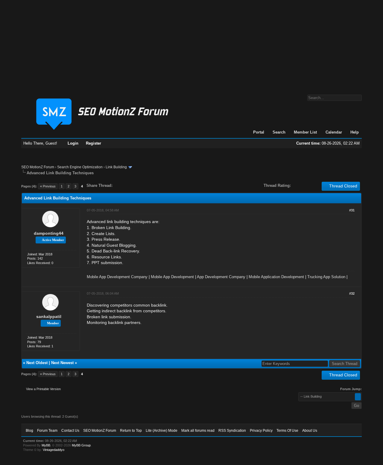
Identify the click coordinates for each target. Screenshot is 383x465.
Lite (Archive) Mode (161, 430)
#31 (352, 210)
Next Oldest (37, 363)
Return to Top (131, 430)
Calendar (334, 132)
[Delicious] (130, 185)
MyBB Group (81, 445)
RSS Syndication (232, 430)
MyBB (46, 445)
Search (279, 132)
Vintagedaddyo (53, 450)
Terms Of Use (287, 430)
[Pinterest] (141, 185)
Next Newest (62, 363)
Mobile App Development (172, 277)
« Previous (48, 186)
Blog (29, 430)
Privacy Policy (261, 430)
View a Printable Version (43, 389)
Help (354, 132)
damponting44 (48, 233)
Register (93, 143)
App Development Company (221, 277)
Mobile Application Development (276, 277)
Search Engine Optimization (80, 167)
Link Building (116, 167)
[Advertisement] (191, 44)
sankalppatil (48, 316)
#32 (352, 293)
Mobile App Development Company (117, 277)
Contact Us (70, 430)
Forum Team (47, 430)
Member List (305, 132)
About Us (309, 430)
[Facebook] (118, 185)
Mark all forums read (198, 430)
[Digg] (126, 185)
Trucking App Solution (326, 277)
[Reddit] (134, 185)
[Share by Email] (145, 185)
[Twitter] (122, 185)
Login (73, 143)
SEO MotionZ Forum (37, 167)
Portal (258, 132)
